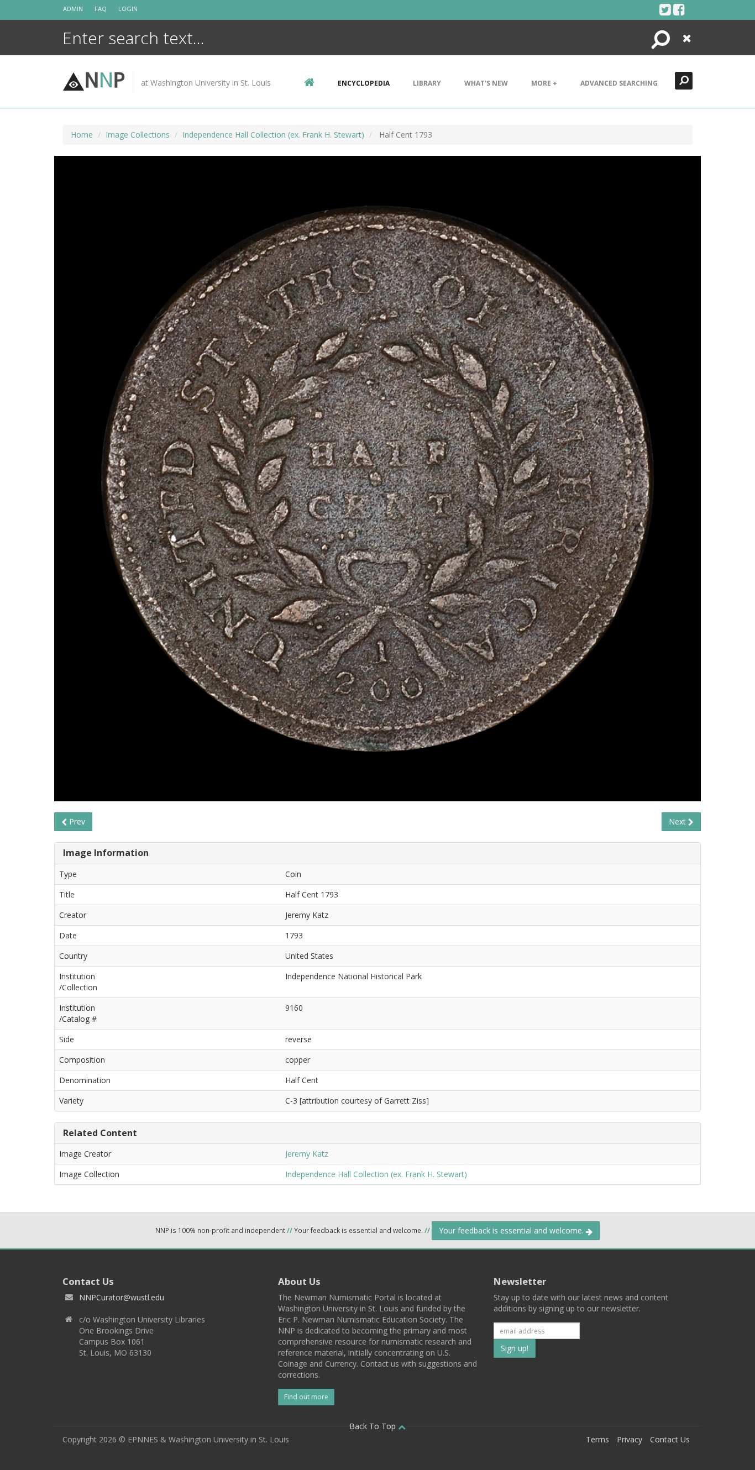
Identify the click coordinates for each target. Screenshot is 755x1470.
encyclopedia (364, 83)
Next (678, 821)
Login (128, 8)
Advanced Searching (619, 83)
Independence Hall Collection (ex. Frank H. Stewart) (273, 134)
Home (82, 134)
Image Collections (138, 134)
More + (544, 83)
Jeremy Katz (306, 1153)
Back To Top (373, 1426)
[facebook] (679, 9)
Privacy (629, 1439)
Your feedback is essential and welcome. (512, 1230)
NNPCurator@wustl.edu (121, 1297)
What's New (486, 83)
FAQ (101, 8)
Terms (597, 1439)
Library (427, 83)
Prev (76, 821)
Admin (73, 8)
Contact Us (670, 1439)
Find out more (306, 1396)
